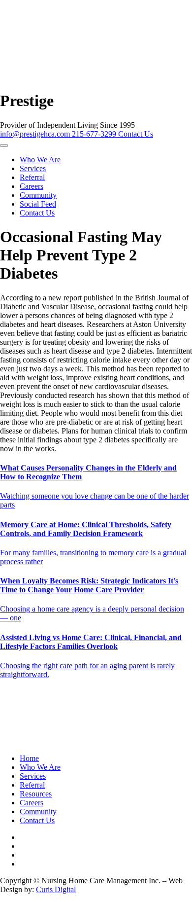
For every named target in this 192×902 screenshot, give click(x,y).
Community (38, 195)
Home (29, 758)
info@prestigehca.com (36, 134)
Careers (31, 186)
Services (33, 168)
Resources (36, 794)
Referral (32, 177)
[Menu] (4, 145)
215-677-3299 (95, 134)
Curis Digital (56, 889)
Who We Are (40, 159)
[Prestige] (85, 82)
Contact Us (135, 134)
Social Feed (38, 204)
